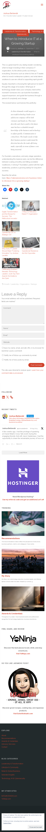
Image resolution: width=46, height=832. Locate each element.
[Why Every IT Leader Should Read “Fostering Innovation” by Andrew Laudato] (11, 242)
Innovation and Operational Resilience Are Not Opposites (30, 251)
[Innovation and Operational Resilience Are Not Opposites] (31, 242)
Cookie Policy (7, 823)
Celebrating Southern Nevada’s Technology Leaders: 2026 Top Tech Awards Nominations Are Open (11, 273)
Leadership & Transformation (15, 31)
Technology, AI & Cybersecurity (30, 33)
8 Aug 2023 (33, 428)
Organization (24, 284)
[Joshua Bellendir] (7, 5)
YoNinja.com (6, 799)
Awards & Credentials (10, 741)
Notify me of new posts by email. (16, 360)
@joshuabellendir (22, 428)
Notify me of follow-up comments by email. (20, 355)
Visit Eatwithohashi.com (23, 713)
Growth (6, 284)
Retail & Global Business (11, 771)
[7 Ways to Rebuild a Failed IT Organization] (31, 206)
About (4, 735)
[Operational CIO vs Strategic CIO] (11, 226)
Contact (4, 747)
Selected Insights (8, 775)
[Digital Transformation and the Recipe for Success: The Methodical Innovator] (11, 206)
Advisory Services (8, 744)
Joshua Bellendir (10, 13)
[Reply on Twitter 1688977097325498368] (4, 444)
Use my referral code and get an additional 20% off (23, 500)
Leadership (15, 284)
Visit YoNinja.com (23, 654)
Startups (34, 284)
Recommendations (9, 738)
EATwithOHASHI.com (9, 796)
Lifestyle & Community (10, 767)
